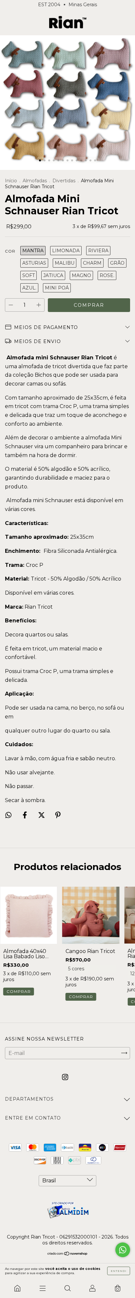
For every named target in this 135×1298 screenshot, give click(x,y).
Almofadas (35, 181)
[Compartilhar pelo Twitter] (42, 815)
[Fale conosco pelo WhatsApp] (122, 1249)
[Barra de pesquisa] (67, 1288)
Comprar (81, 996)
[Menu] (42, 1288)
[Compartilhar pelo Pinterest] (57, 815)
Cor (10, 251)
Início (11, 181)
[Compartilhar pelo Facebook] (25, 815)
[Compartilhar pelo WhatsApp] (8, 815)
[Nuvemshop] (67, 1254)
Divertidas (64, 181)
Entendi (118, 1271)
